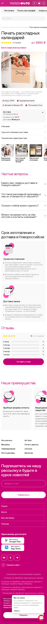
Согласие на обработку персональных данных (23, 578)
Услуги (4, 506)
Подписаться (23, 495)
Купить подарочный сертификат (13, 47)
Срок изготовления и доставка (14, 132)
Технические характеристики (14, 138)
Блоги (4, 512)
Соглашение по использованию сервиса (23, 574)
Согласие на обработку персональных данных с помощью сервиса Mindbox (22, 588)
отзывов (17, 43)
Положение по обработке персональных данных (23, 593)
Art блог (28, 440)
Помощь (5, 524)
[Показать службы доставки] (42, 112)
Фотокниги (9, 10)
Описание (5, 126)
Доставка (10, 113)
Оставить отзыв (23, 362)
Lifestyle (28, 449)
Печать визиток (32, 445)
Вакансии (29, 453)
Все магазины (7, 518)
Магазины (5, 445)
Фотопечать (6, 440)
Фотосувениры (8, 453)
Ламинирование (8, 449)
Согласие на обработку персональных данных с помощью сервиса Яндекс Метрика (22, 583)
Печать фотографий (26, 10)
